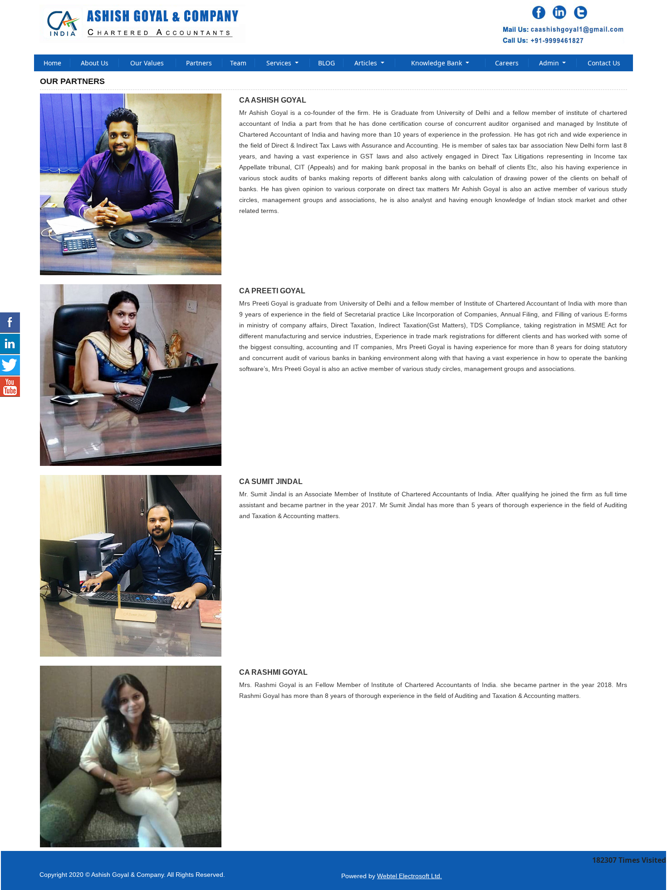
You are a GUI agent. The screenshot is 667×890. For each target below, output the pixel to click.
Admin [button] (550, 63)
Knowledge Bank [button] (437, 63)
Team (238, 63)
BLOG (326, 63)
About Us (94, 63)
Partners (199, 63)
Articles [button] (366, 63)
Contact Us (604, 63)
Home (52, 63)
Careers (507, 63)
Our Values (147, 63)
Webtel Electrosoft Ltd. (409, 876)
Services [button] (279, 63)
